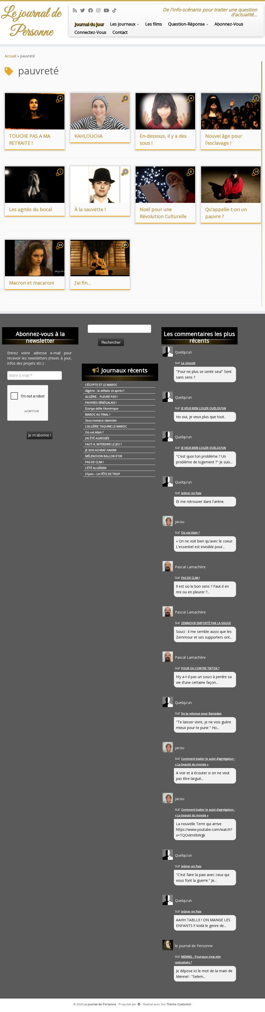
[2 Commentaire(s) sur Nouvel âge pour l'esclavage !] (257, 103)
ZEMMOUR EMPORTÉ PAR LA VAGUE (206, 623)
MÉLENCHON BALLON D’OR (103, 456)
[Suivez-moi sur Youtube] (108, 10)
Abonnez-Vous (229, 24)
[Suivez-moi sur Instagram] (100, 10)
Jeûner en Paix (191, 493)
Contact (120, 32)
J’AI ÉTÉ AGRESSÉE (97, 438)
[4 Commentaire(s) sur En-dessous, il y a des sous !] (191, 103)
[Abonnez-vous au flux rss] (76, 10)
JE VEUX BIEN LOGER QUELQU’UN (203, 408)
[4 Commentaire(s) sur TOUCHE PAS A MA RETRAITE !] (61, 103)
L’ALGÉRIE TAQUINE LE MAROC (106, 426)
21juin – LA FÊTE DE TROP (102, 474)
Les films (153, 24)
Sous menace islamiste (101, 420)
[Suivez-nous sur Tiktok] (116, 10)
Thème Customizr (179, 1004)
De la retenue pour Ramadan (201, 713)
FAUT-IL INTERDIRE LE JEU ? (103, 444)
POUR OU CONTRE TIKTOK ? (200, 668)
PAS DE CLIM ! (94, 462)
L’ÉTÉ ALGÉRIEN (95, 468)
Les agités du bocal (30, 209)
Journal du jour (89, 24)
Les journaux (123, 24)
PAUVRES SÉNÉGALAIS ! (100, 402)
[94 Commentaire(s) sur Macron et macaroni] (61, 249)
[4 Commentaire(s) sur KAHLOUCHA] (126, 103)
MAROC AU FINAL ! (97, 414)
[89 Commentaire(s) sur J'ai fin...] (126, 249)
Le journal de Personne (31, 22)
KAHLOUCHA (88, 136)
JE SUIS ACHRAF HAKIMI (100, 450)
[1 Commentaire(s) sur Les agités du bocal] (61, 176)
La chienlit (188, 363)
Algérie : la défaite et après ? (104, 391)
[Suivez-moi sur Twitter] (84, 10)
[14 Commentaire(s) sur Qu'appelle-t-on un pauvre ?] (257, 176)
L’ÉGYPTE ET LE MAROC (101, 385)
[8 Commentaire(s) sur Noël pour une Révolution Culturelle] (191, 176)
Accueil (10, 55)
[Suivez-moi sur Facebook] (92, 10)
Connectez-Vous (90, 32)
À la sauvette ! (90, 209)
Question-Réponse (187, 24)
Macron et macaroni (31, 283)
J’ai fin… (83, 283)
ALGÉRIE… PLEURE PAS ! (101, 396)
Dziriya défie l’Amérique (102, 408)
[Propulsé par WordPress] (139, 1003)
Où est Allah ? (94, 432)
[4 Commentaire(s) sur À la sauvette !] (126, 176)
